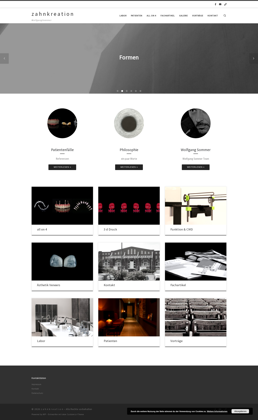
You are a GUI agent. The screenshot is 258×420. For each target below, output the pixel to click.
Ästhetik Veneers (48, 285)
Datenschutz (37, 393)
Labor (41, 341)
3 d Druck (110, 229)
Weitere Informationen (217, 411)
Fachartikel (178, 285)
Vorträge (176, 341)
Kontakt (109, 285)
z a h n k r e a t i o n (52, 409)
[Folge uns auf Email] (220, 4)
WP (44, 414)
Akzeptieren (240, 411)
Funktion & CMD (181, 229)
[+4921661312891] (225, 4)
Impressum (36, 384)
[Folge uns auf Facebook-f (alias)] (215, 4)
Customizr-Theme (75, 414)
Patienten (110, 341)
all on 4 (42, 229)
